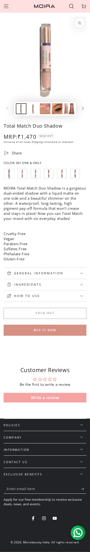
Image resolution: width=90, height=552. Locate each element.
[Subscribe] (83, 489)
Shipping (37, 142)
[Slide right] (83, 109)
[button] (71, 6)
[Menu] (6, 6)
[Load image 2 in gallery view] (33, 108)
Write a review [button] (45, 397)
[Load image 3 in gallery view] (45, 108)
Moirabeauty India (36, 542)
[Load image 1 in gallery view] (21, 108)
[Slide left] (7, 109)
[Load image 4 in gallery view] (57, 108)
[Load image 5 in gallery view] (69, 108)
